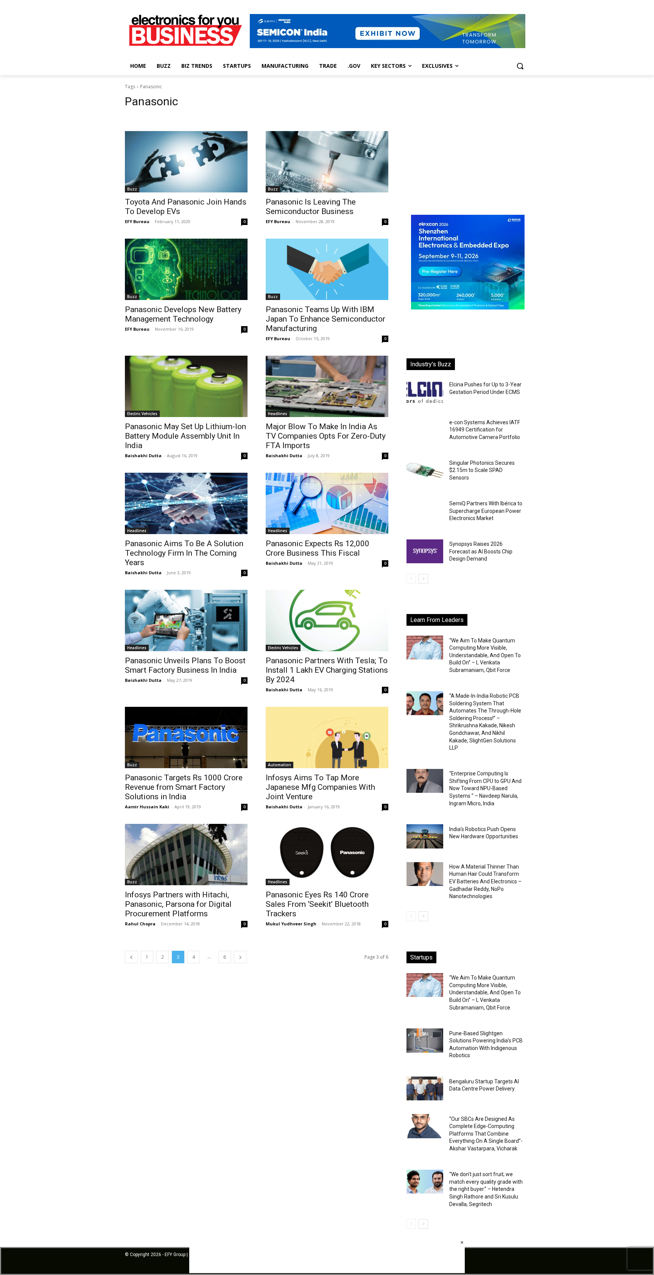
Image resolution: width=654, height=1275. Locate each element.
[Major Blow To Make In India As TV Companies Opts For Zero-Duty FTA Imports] (327, 386)
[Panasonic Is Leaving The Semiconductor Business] (327, 161)
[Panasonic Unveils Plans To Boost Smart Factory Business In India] (186, 620)
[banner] (468, 307)
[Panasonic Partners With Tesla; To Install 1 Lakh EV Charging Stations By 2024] (327, 620)
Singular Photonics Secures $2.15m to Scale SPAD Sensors (482, 470)
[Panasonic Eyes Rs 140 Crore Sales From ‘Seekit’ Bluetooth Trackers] (327, 854)
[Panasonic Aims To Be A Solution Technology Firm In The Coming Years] (186, 503)
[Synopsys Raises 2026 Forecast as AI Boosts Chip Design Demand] (424, 551)
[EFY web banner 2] (387, 46)
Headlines (277, 413)
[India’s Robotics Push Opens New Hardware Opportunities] (424, 836)
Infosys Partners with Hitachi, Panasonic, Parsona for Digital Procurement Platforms (178, 904)
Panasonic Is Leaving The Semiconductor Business (311, 206)
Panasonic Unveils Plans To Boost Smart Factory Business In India (185, 665)
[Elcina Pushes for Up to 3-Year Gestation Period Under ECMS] (424, 392)
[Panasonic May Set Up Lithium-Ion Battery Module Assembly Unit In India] (186, 386)
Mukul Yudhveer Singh (291, 924)
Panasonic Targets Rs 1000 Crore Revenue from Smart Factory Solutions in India (184, 787)
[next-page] (240, 957)
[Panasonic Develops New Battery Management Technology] (186, 269)
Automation (279, 764)
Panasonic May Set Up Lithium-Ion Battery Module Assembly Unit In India (185, 436)
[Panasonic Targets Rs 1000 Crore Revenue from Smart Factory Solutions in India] (186, 737)
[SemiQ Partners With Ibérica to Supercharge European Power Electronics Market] (424, 511)
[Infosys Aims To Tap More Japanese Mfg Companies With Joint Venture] (327, 737)
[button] (520, 66)
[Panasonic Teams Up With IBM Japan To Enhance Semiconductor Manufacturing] (327, 269)
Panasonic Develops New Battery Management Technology (183, 314)
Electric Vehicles (142, 413)
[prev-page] (131, 957)
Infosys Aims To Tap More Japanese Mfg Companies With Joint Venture (320, 787)
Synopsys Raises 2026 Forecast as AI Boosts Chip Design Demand (480, 551)
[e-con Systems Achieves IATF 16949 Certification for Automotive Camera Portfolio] (424, 429)
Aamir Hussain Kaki (147, 806)
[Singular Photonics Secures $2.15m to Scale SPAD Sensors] (424, 470)
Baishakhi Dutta (143, 455)
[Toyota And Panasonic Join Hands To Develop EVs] (186, 161)
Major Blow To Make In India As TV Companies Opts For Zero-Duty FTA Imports (326, 436)
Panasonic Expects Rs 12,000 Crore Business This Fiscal (317, 548)
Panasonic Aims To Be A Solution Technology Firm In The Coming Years (184, 553)
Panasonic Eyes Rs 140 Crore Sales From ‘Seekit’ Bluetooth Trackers (317, 904)
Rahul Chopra (140, 924)
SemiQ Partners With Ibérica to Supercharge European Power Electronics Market (485, 510)
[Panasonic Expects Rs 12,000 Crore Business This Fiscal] (327, 503)
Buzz (132, 189)
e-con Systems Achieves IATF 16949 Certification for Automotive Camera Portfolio (484, 429)
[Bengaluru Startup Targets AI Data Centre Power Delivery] (424, 1088)
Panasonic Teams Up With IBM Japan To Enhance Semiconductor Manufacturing (325, 319)
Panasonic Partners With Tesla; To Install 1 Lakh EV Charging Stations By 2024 (327, 670)
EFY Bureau (137, 221)
